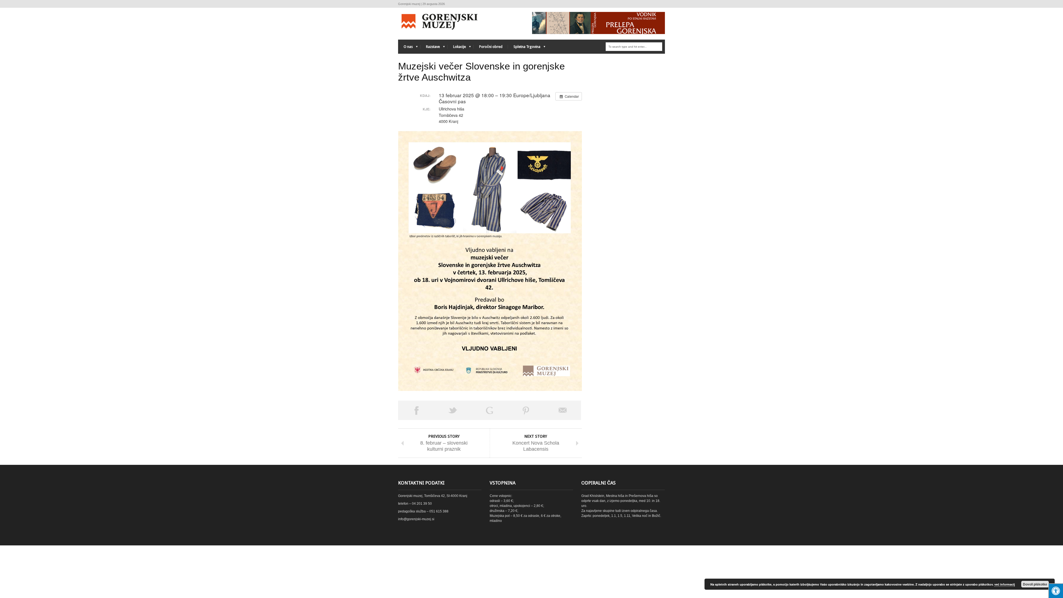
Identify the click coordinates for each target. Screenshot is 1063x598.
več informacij (1004, 584)
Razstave (430, 48)
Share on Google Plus (489, 410)
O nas (405, 48)
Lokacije (457, 48)
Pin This (526, 410)
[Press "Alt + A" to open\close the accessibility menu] (1055, 590)
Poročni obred (490, 47)
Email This (563, 410)
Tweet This (453, 410)
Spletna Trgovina (524, 48)
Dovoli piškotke (1035, 584)
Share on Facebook (416, 410)
